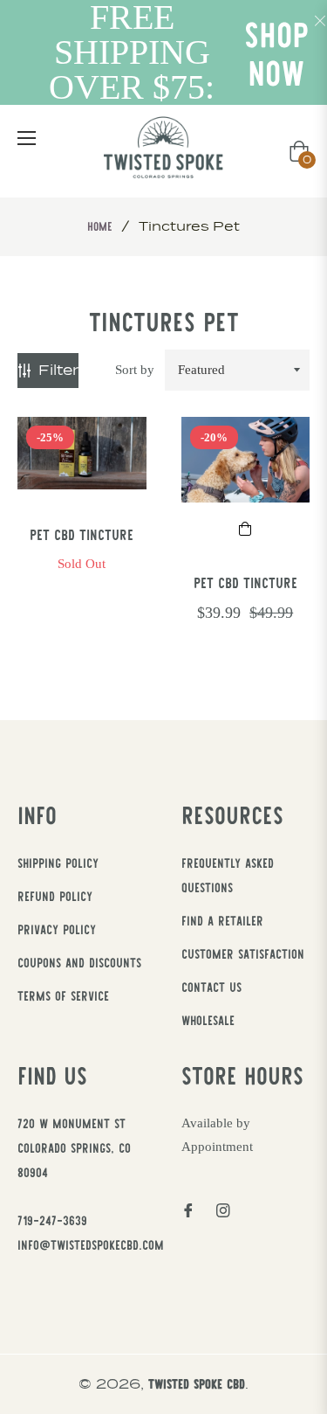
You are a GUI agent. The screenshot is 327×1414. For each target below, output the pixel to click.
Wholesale (208, 1019)
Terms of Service (63, 995)
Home (99, 226)
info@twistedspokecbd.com (90, 1244)
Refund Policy (54, 895)
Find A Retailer (222, 920)
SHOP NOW (276, 53)
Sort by (134, 370)
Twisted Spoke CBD (196, 1383)
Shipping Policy (58, 862)
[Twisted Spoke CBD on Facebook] (188, 1209)
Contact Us (211, 986)
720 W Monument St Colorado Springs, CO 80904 (74, 1147)
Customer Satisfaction (242, 953)
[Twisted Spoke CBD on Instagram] (223, 1209)
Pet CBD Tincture (81, 533)
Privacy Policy (56, 929)
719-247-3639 (52, 1220)
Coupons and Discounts (79, 962)
